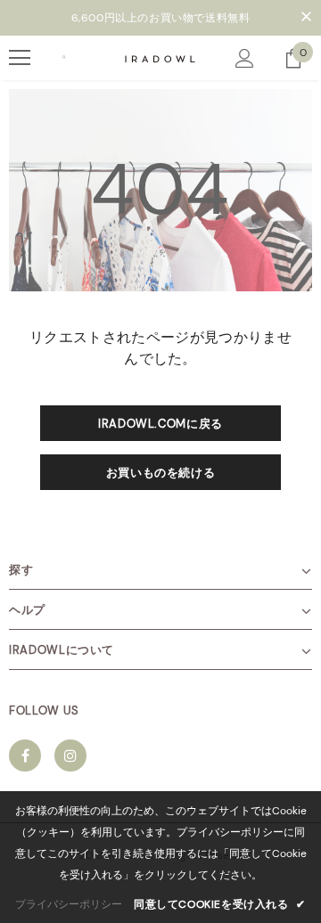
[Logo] (160, 56)
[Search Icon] (64, 58)
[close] (306, 18)
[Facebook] (25, 755)
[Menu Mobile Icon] (19, 58)
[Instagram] (70, 755)
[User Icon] (244, 58)
